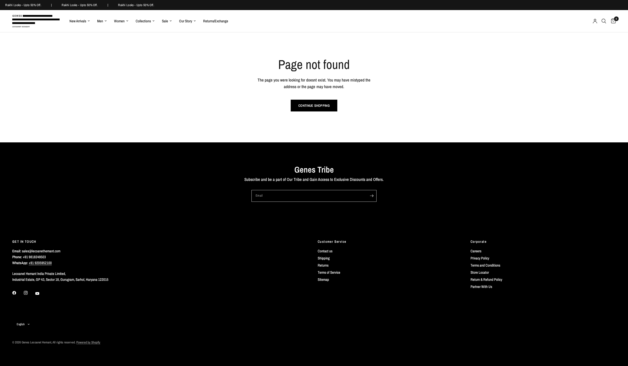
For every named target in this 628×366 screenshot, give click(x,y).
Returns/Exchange (215, 21)
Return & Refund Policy (486, 279)
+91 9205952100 (40, 262)
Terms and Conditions (485, 265)
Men (100, 21)
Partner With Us (481, 286)
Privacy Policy (480, 258)
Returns (323, 265)
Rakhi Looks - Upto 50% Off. (23, 5)
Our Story (185, 21)
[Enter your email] (372, 196)
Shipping (324, 258)
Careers (476, 251)
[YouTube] (40, 293)
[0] (612, 21)
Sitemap (323, 279)
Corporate (479, 241)
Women (119, 21)
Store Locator (480, 272)
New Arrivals (77, 21)
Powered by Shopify (88, 342)
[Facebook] (17, 292)
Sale (165, 21)
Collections (143, 21)
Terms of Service (329, 272)
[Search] (604, 21)
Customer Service (332, 241)
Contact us (325, 251)
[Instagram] (29, 292)
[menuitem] (79, 21)
